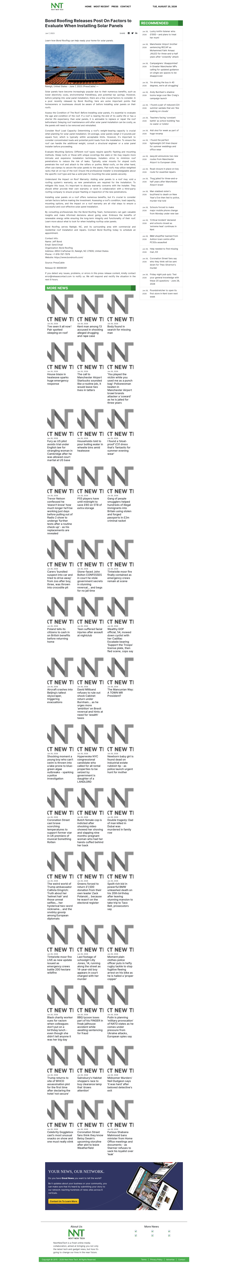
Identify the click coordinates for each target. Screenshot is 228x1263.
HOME (88, 6)
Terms (143, 1259)
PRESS (114, 6)
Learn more (50, 221)
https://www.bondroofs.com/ (68, 257)
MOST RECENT (101, 6)
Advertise (170, 1259)
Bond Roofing (85, 101)
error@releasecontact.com (58, 276)
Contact (181, 1259)
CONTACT (125, 6)
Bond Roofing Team (92, 212)
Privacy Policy (156, 1259)
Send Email (57, 244)
